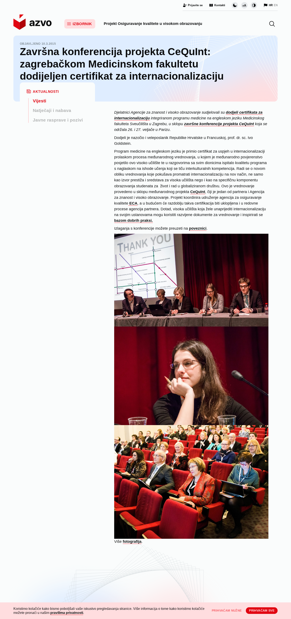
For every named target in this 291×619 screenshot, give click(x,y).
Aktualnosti (46, 91)
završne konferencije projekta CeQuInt (219, 124)
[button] (272, 23)
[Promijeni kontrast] (254, 5)
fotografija (132, 541)
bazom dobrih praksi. (133, 220)
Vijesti (39, 100)
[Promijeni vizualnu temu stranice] (235, 5)
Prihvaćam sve (261, 610)
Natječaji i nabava (52, 110)
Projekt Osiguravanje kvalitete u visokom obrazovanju (153, 23)
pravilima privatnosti (66, 613)
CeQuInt (197, 192)
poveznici (197, 228)
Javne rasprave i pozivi (58, 119)
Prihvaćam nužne (227, 610)
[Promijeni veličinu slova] (244, 5)
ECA (132, 203)
